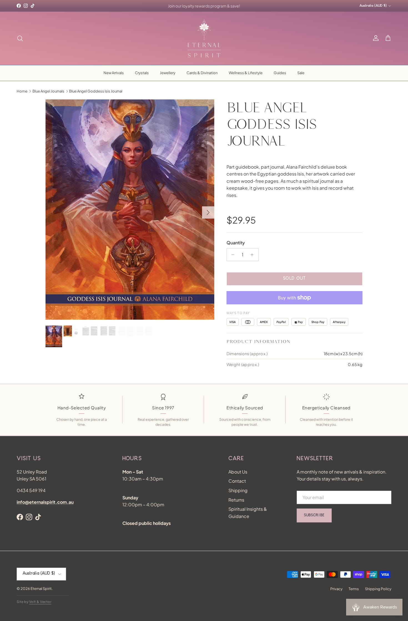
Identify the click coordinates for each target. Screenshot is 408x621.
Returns (236, 500)
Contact (237, 481)
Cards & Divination (202, 73)
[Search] (20, 38)
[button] (388, 38)
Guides (280, 73)
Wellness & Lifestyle (246, 73)
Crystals (142, 73)
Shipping (238, 490)
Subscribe (314, 515)
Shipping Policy (378, 589)
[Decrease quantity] (231, 255)
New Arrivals (114, 73)
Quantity (235, 243)
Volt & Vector (40, 602)
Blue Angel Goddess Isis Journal (95, 91)
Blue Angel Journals (48, 91)
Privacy (336, 589)
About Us (237, 472)
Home (22, 91)
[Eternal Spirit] (204, 38)
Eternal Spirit (41, 588)
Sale (300, 73)
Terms (354, 589)
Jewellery (167, 73)
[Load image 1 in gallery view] (130, 209)
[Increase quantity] (253, 255)
